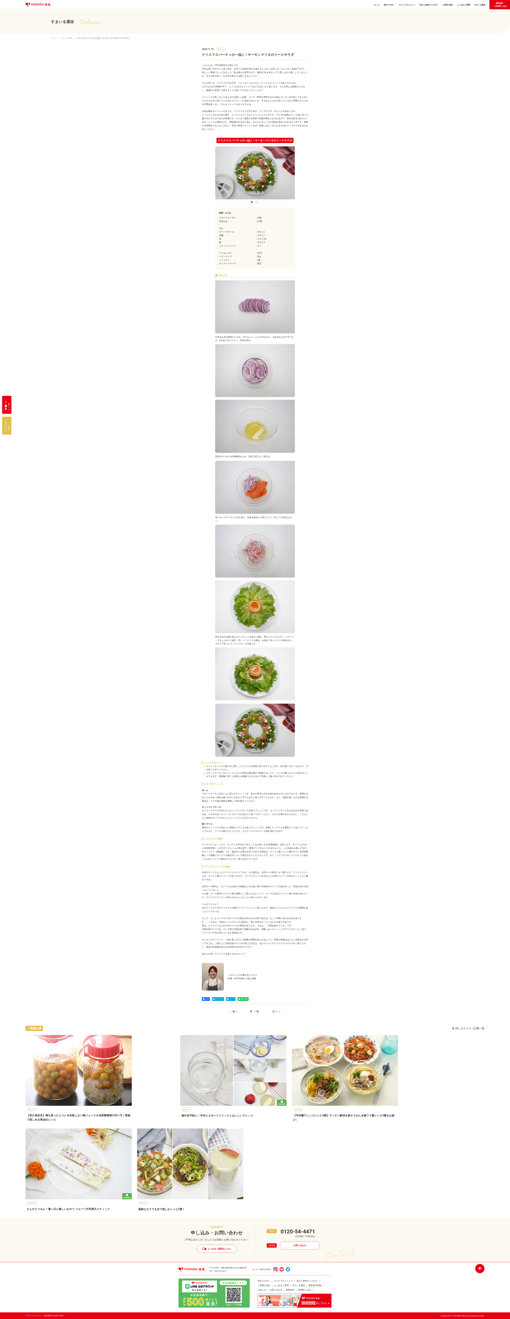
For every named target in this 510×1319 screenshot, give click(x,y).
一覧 (256, 1011)
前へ (235, 1011)
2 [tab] (257, 202)
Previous (212, 172)
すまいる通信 (66, 38)
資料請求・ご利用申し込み (500, 4)
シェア (207, 999)
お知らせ (262, 1290)
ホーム (54, 38)
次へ (275, 1011)
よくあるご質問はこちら (219, 1249)
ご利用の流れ (264, 1285)
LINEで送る (244, 999)
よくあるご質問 (281, 1285)
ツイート (232, 999)
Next (298, 172)
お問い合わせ (300, 1245)
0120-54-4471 (298, 1231)
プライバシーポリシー (33, 1315)
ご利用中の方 (7, 426)
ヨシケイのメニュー (283, 1281)
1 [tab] (252, 202)
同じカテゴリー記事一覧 (469, 1028)
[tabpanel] (255, 172)
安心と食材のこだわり (307, 1281)
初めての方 (7, 405)
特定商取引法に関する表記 (53, 1315)
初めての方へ (264, 1281)
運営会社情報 (314, 1285)
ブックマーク (219, 999)
